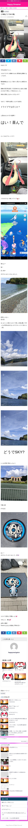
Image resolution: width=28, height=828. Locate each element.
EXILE (7, 11)
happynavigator (14, 652)
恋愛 (2, 11)
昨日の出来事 (23, 741)
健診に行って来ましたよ (8, 802)
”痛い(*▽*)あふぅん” (7, 805)
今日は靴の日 (4, 738)
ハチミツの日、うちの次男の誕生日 (10, 818)
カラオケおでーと (6, 809)
